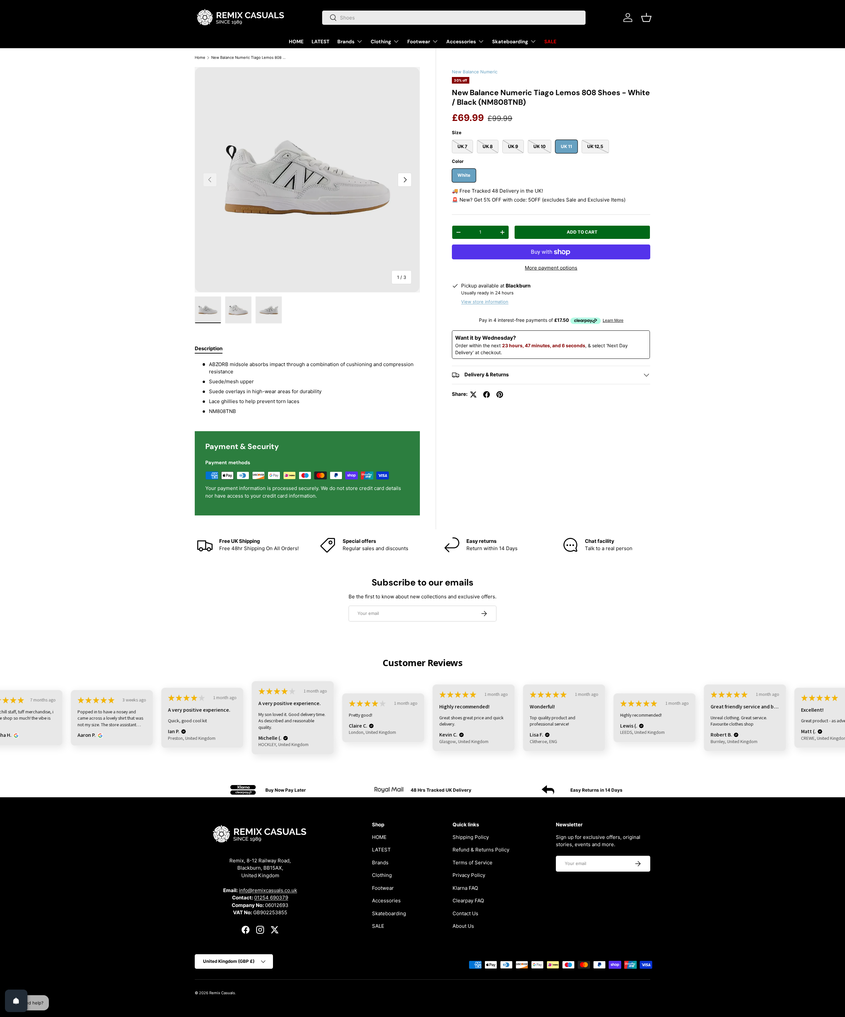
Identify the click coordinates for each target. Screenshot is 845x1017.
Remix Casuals (222, 993)
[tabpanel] (307, 388)
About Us (463, 926)
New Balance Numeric (474, 71)
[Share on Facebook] (486, 394)
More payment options (551, 268)
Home (200, 57)
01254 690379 (271, 897)
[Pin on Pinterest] (499, 394)
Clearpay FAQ (468, 900)
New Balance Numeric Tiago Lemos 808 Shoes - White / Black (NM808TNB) (248, 57)
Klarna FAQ (465, 888)
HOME (296, 41)
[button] (646, 17)
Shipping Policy (471, 837)
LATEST (320, 41)
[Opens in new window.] (15, 735)
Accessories (461, 41)
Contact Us (465, 913)
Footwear (418, 41)
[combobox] (454, 18)
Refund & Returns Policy (481, 850)
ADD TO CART (582, 232)
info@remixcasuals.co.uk (268, 890)
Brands (346, 41)
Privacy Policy (469, 875)
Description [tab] (208, 348)
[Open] (16, 1001)
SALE (550, 41)
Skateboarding (510, 41)
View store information (484, 301)
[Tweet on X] (473, 394)
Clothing (381, 41)
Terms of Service (472, 862)
